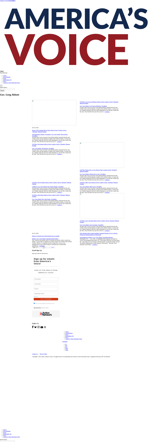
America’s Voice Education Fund (11, 82)
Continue (59, 141)
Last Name (37, 283)
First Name (37, 278)
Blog (36, 136)
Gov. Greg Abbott (55, 134)
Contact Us (35, 354)
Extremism (48, 134)
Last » (52, 247)
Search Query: (3, 87)
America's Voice (8, 0)
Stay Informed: (3, 73)
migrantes (48, 238)
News (4, 81)
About (4, 75)
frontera (34, 238)
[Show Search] (1, 86)
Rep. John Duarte (46, 199)
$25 (66, 347)
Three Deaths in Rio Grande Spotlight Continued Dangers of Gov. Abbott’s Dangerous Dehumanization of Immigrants (98, 234)
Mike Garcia (92, 186)
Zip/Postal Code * (39, 292)
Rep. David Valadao (52, 186)
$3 (66, 344)
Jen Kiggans (45, 148)
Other (66, 350)
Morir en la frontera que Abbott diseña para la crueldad (45, 236)
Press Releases (6, 77)
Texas (33, 136)
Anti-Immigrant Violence (38, 134)
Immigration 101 (7, 80)
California (34, 186)
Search (2, 90)
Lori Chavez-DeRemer (95, 106)
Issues (4, 78)
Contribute (64, 341)
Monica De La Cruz (94, 174)
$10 (66, 345)
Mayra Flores (64, 134)
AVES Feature (54, 238)
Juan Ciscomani (93, 225)
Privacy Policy (43, 354)
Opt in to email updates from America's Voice (44, 303)
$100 (66, 348)
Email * (36, 287)
